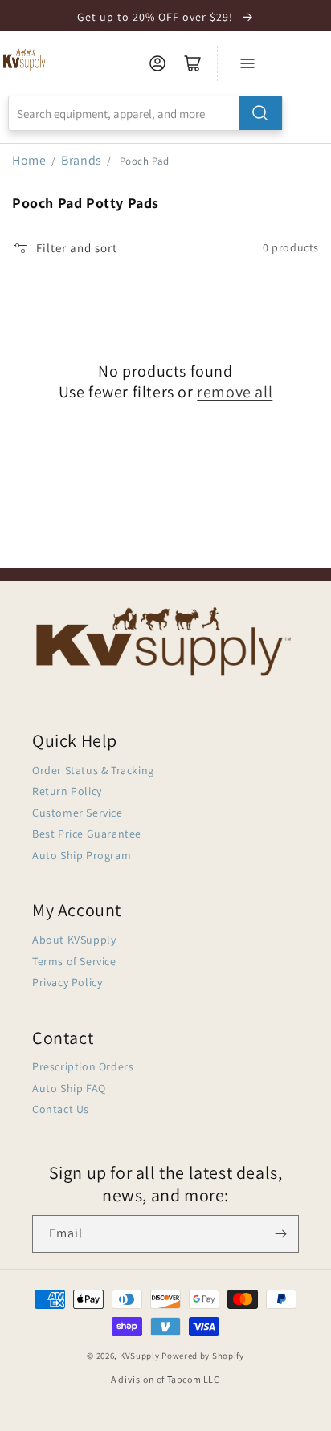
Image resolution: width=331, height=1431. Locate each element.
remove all (234, 391)
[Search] (260, 113)
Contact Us (60, 1109)
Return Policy (67, 791)
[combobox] (145, 113)
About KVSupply (74, 939)
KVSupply (140, 1355)
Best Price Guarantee (86, 833)
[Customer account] (157, 63)
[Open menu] (247, 63)
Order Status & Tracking (93, 770)
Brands (82, 160)
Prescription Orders (82, 1066)
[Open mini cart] (192, 63)
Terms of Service (74, 961)
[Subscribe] (280, 1234)
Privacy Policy (67, 982)
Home (29, 160)
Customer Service (77, 812)
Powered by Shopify (202, 1355)
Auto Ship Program (81, 855)
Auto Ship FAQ (69, 1088)
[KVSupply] (25, 60)
